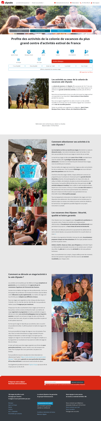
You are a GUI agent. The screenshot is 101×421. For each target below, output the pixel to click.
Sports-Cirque (14, 55)
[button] (7, 20)
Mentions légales (42, 414)
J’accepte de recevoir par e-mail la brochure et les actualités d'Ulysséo (65, 384)
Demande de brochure (81, 31)
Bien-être (86, 55)
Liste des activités (40, 31)
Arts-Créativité (72, 55)
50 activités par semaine (15, 413)
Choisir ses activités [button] (37, 3)
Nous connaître (70, 409)
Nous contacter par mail (73, 407)
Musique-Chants (29, 55)
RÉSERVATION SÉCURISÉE (45, 403)
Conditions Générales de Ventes (46, 412)
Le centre (19, 31)
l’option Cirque (33, 364)
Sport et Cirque (12, 405)
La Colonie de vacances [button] (22, 3)
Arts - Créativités (13, 411)
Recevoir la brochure (77, 382)
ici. (55, 234)
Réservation (61, 31)
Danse (43, 55)
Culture (58, 55)
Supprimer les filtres (87, 72)
